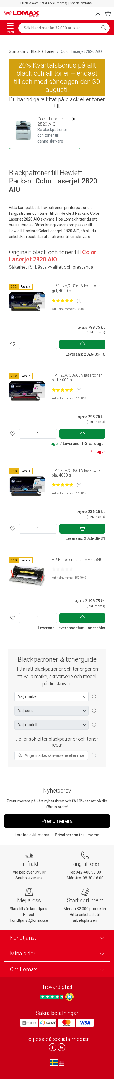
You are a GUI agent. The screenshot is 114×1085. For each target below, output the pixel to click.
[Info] (94, 755)
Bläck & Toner (43, 51)
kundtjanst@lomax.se (29, 920)
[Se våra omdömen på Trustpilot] (52, 996)
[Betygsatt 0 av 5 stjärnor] (62, 569)
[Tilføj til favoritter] (13, 344)
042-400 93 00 (88, 872)
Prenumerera (57, 821)
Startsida (17, 51)
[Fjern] (73, 119)
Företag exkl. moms (32, 835)
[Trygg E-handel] (69, 997)
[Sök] (104, 28)
